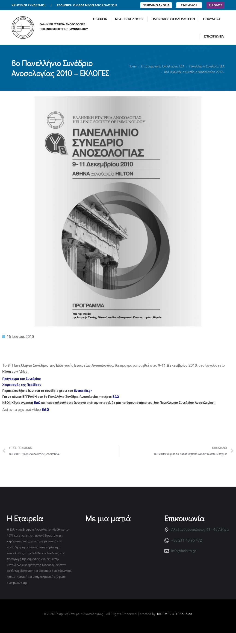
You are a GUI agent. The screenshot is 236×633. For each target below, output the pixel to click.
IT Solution (184, 614)
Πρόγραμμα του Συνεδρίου (21, 378)
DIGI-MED (164, 614)
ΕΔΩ (115, 396)
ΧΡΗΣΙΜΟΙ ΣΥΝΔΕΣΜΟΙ (28, 5)
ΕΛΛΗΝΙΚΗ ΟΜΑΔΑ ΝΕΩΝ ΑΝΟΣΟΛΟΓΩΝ (87, 5)
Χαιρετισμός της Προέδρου (21, 384)
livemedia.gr (83, 390)
